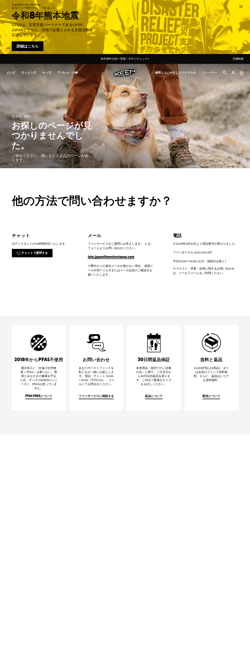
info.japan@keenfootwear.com (111, 257)
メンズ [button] (10, 72)
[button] (242, 73)
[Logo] (125, 72)
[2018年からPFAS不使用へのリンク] (39, 367)
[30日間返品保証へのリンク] (154, 367)
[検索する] (225, 73)
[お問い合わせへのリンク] (96, 367)
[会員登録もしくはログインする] (233, 73)
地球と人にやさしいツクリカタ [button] (175, 72)
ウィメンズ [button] (28, 72)
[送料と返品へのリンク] (211, 367)
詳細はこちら (28, 46)
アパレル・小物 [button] (67, 72)
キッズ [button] (46, 72)
